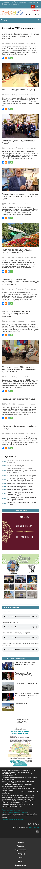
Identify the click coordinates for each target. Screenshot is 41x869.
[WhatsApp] (11, 58)
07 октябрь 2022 (9, 43)
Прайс (20, 857)
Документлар (20, 865)
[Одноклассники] (6, 58)
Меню (5, 20)
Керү (38, 10)
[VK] (26, 14)
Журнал (20, 842)
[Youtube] (32, 14)
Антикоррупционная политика (11, 810)
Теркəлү (33, 10)
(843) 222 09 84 (34, 827)
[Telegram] (38, 14)
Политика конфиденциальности (12, 819)
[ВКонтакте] (3, 58)
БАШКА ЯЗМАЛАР (20, 511)
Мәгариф (21, 43)
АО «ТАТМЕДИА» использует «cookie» (14, 812)
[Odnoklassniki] (35, 14)
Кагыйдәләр (20, 854)
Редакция (20, 846)
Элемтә (20, 861)
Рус (37, 7)
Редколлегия (20, 850)
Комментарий (31, 43)
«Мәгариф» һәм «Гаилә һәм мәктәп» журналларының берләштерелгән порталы (20, 3)
